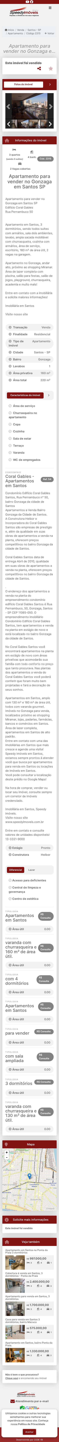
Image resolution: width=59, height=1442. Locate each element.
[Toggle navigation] (50, 8)
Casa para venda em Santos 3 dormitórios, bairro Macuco (22, 1321)
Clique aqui (11, 1378)
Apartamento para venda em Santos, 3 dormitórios (27, 1297)
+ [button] (7, 1152)
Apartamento (15, 33)
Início (10, 29)
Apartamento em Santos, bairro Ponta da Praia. (28, 1344)
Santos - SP (34, 29)
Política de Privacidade (31, 1423)
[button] (9, 106)
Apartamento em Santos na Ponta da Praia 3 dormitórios (26, 1251)
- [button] (7, 1157)
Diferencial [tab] (15, 869)
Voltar (50, 33)
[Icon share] (27, 2)
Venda (20, 29)
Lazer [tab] (31, 869)
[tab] (23, 85)
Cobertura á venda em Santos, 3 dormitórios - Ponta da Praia (24, 1274)
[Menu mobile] (29, 12)
